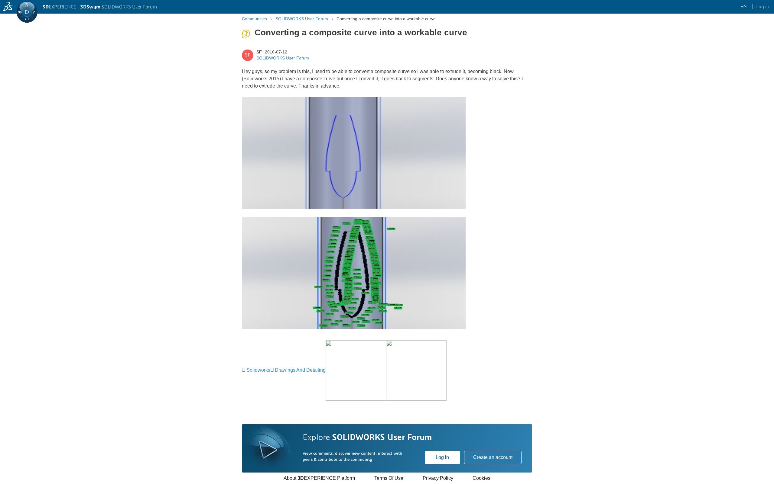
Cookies (481, 478)
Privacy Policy (438, 478)
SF (259, 52)
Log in (442, 457)
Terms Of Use (388, 478)
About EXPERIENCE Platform (319, 478)
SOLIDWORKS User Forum (282, 58)
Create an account (492, 457)
